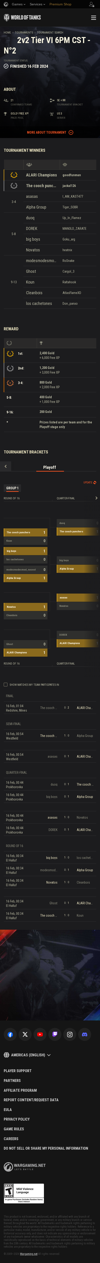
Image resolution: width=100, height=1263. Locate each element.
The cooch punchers (41, 185)
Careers (11, 1139)
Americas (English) (28, 1055)
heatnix (67, 250)
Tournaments (24, 32)
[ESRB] (24, 1193)
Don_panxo (70, 303)
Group (12, 488)
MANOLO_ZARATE (75, 228)
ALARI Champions (41, 174)
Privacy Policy (17, 1119)
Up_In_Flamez (72, 218)
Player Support (18, 1071)
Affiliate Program (20, 1090)
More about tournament (46, 132)
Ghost (31, 271)
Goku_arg (69, 239)
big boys (33, 239)
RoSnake (68, 261)
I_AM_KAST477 (73, 196)
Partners (12, 1081)
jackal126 (69, 186)
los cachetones (39, 303)
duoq (30, 217)
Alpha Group (36, 207)
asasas (32, 196)
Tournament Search (50, 32)
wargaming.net (25, 1167)
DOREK (31, 228)
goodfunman (72, 175)
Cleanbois (34, 292)
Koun (30, 282)
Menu (93, 18)
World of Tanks (22, 18)
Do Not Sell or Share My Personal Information (46, 1148)
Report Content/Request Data (31, 1100)
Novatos (33, 249)
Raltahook (69, 282)
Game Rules (14, 1129)
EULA (8, 1110)
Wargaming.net (28, 1254)
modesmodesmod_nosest (41, 260)
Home (7, 32)
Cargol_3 (68, 271)
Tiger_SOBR (70, 207)
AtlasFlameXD (72, 293)
